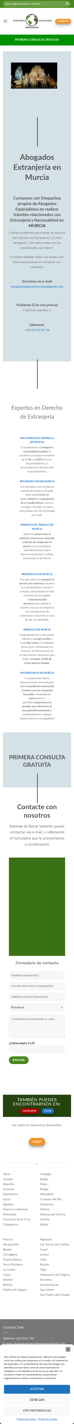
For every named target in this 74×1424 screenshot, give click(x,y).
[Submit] (67, 4)
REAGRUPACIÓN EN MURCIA (37, 481)
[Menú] (5, 21)
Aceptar (37, 1389)
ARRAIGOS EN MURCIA (37, 630)
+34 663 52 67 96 (37, 330)
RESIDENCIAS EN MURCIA (37, 574)
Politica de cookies (26, 1419)
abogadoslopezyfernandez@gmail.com (37, 286)
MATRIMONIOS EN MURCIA (37, 673)
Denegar (37, 1399)
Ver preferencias (37, 1410)
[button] (68, 1349)
